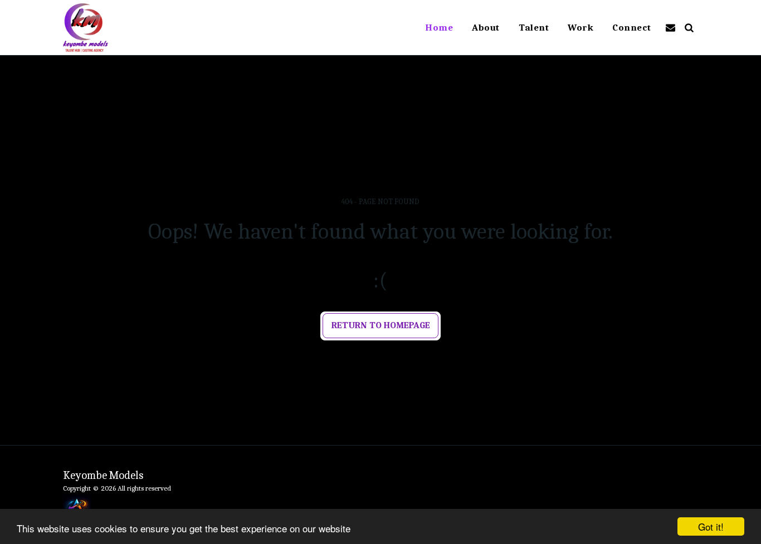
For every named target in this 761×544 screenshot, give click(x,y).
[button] (670, 27)
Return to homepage (380, 325)
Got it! (711, 526)
